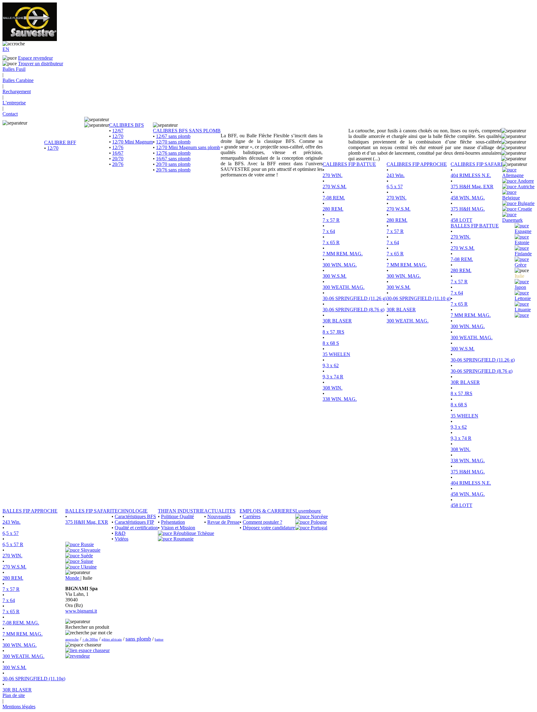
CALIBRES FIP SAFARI (476, 164)
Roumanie (183, 538)
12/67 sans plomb (173, 136)
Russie (87, 544)
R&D (120, 533)
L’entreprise (14, 102)
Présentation (173, 522)
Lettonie (523, 298)
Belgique (511, 197)
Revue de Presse (223, 522)
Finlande (523, 253)
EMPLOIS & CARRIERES (267, 510)
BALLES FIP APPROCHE (29, 510)
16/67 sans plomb (173, 158)
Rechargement (16, 91)
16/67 (117, 153)
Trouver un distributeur (40, 63)
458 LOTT (461, 220)
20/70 (117, 158)
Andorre (525, 181)
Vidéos (121, 538)
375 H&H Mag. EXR (472, 186)
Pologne (318, 522)
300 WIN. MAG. (340, 264)
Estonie (522, 242)
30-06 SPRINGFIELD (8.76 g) (353, 309)
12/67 (117, 130)
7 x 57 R (331, 220)
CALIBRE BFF (60, 142)
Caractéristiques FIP (134, 522)
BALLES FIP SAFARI (88, 510)
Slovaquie (90, 550)
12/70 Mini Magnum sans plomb (188, 147)
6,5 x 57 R (12, 544)
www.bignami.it (81, 611)
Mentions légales (18, 706)
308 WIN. (332, 387)
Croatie (524, 209)
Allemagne (513, 175)
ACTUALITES (220, 510)
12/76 (117, 147)
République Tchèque (193, 533)
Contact (10, 113)
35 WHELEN (336, 354)
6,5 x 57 (395, 186)
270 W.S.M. (335, 186)
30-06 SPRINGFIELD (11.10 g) (419, 298)
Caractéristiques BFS (135, 516)
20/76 (117, 164)
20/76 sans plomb (173, 169)
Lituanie (523, 309)
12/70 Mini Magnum (132, 141)
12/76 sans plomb (173, 153)
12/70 (52, 148)
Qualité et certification (136, 527)
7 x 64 (329, 231)
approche (72, 639)
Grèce (520, 264)
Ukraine (88, 566)
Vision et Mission (178, 527)
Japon (520, 287)
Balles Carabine (18, 80)
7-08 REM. (334, 197)
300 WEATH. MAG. (344, 287)
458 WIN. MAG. (468, 197)
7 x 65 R (331, 242)
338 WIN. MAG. (340, 399)
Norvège (319, 516)
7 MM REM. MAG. (343, 253)
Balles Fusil (13, 69)
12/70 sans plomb (173, 141)
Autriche (525, 186)
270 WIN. (332, 175)
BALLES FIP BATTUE (475, 225)
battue (159, 639)
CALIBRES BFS (126, 125)
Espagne (523, 231)
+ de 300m (90, 639)
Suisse (86, 561)
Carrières (251, 516)
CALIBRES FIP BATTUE (349, 164)
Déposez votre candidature (269, 527)
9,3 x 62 (331, 365)
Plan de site (13, 695)
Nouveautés (219, 516)
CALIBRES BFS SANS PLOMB (187, 130)
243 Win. (396, 175)
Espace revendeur (35, 58)
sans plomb (138, 639)
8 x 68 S (331, 343)
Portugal (318, 527)
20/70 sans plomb (173, 164)
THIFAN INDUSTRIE (181, 510)
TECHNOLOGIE (130, 510)
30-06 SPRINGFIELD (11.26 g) (355, 298)
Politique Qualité (177, 516)
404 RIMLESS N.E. (471, 175)
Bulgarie (525, 203)
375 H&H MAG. (468, 209)
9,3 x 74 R (333, 376)
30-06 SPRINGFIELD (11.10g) (33, 678)
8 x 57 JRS (333, 332)
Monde (72, 578)
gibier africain (112, 639)
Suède (86, 555)
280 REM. (333, 209)
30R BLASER (337, 320)
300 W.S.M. (335, 276)
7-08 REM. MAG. (20, 622)
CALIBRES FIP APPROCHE (417, 164)
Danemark (512, 220)
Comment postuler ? (262, 522)
